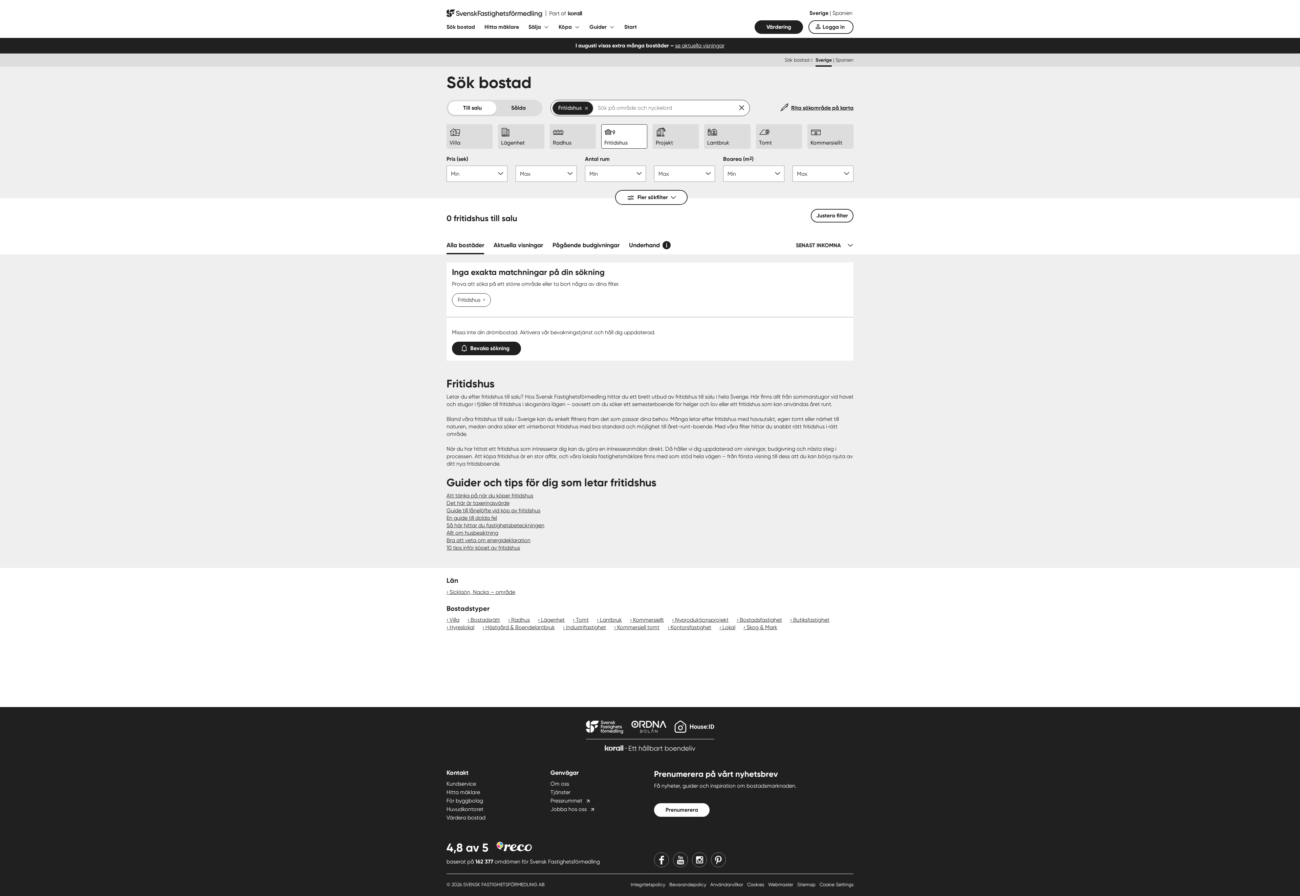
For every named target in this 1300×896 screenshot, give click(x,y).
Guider (598, 27)
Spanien (842, 13)
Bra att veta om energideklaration (488, 540)
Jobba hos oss (568, 809)
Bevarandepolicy (688, 884)
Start (630, 27)
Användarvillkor (727, 884)
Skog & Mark (761, 627)
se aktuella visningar (699, 45)
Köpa (565, 27)
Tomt (582, 620)
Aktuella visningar (518, 245)
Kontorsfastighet (691, 627)
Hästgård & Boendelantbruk (520, 627)
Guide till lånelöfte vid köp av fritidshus (493, 510)
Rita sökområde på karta (822, 108)
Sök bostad (461, 27)
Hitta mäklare (501, 27)
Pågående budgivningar (586, 245)
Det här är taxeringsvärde (478, 503)
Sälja (534, 27)
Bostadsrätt (485, 620)
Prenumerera (682, 810)
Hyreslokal (462, 627)
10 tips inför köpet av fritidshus (483, 548)
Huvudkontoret (465, 809)
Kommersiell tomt (638, 627)
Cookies (756, 884)
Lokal (728, 627)
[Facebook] (661, 859)
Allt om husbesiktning (472, 533)
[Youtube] (680, 859)
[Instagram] (699, 859)
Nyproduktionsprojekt (702, 620)
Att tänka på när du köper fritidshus (490, 495)
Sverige (819, 13)
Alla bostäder (465, 245)
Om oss (559, 784)
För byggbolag (465, 800)
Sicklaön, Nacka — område (482, 592)
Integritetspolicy (649, 884)
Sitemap (807, 884)
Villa (454, 620)
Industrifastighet (586, 627)
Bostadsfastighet (761, 620)
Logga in (834, 27)
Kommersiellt (648, 620)
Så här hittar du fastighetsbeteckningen (495, 525)
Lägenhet (553, 620)
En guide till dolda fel (472, 518)
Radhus (520, 620)
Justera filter (832, 215)
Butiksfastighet (811, 620)
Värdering (778, 27)
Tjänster (560, 792)
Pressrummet (566, 800)
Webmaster (781, 884)
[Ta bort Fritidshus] (482, 300)
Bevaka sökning (490, 348)
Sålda (518, 108)
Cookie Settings (836, 884)
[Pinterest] (718, 859)
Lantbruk (611, 620)
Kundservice (461, 784)
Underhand (644, 245)
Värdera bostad (466, 817)
